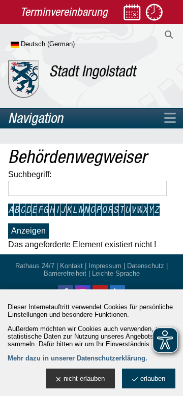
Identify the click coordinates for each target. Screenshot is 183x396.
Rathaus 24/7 (34, 266)
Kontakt (71, 266)
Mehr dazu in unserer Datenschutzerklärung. (77, 358)
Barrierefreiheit (65, 273)
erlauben (152, 378)
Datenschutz (145, 266)
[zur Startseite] (72, 79)
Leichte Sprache (116, 273)
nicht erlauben (84, 378)
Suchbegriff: (29, 174)
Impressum (104, 266)
